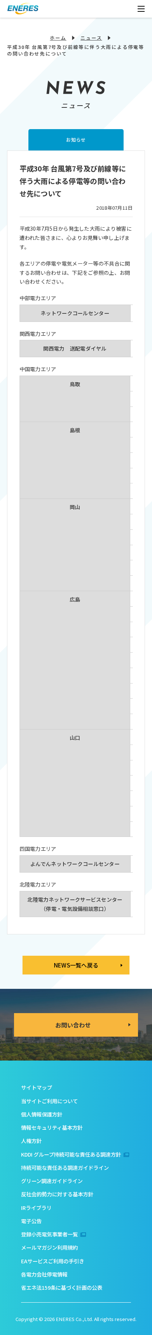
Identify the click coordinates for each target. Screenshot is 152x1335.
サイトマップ (36, 1087)
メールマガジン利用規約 (49, 1247)
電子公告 (31, 1221)
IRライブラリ (36, 1207)
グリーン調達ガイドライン (52, 1181)
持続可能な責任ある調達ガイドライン (65, 1167)
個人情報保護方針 (41, 1114)
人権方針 (31, 1140)
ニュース (91, 37)
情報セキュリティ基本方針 (52, 1127)
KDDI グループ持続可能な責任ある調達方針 (71, 1154)
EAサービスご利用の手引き (52, 1261)
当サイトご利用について (49, 1101)
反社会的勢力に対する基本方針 (57, 1194)
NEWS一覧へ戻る (76, 965)
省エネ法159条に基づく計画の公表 (61, 1287)
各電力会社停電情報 (44, 1274)
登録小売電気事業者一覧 (49, 1234)
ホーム (58, 37)
